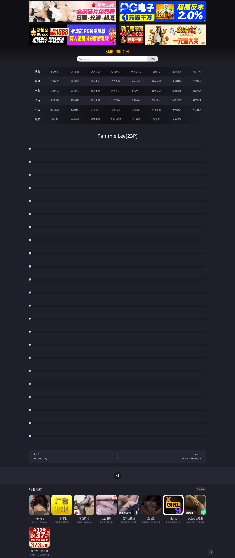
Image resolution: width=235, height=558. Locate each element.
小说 (37, 110)
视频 (37, 81)
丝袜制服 (156, 81)
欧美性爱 (115, 90)
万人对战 (95, 71)
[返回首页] (210, 552)
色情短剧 (176, 119)
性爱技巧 (197, 109)
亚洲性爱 (54, 90)
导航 (37, 119)
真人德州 (75, 71)
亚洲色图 (75, 100)
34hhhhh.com (117, 51)
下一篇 (192, 456)
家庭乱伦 (75, 109)
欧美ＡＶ (95, 81)
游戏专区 (115, 71)
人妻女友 (95, 109)
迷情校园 (136, 109)
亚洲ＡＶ (54, 81)
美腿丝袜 (136, 100)
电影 (37, 91)
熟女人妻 (136, 81)
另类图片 (197, 100)
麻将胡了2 (136, 71)
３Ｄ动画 (115, 81)
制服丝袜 (136, 90)
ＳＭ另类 (197, 81)
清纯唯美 (156, 100)
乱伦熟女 (176, 90)
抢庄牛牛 (197, 71)
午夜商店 (75, 119)
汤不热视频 (115, 119)
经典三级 (156, 90)
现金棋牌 (176, 71)
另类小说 (156, 109)
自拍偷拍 (75, 81)
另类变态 (197, 90)
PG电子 (54, 71)
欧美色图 (95, 100)
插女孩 (55, 119)
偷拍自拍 (75, 90)
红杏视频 (136, 119)
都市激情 (54, 109)
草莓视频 (95, 119)
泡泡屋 (156, 119)
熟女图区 (176, 100)
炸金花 (156, 71)
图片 (37, 100)
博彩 (37, 71)
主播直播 (176, 81)
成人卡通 (95, 90)
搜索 (153, 58)
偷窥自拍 (54, 100)
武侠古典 (115, 109)
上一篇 (40, 456)
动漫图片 (115, 100)
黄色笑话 (176, 109)
